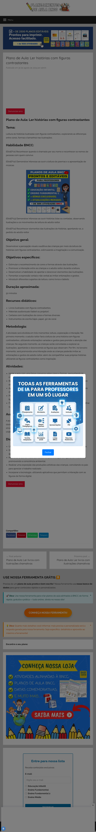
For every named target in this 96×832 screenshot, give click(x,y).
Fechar (48, 452)
